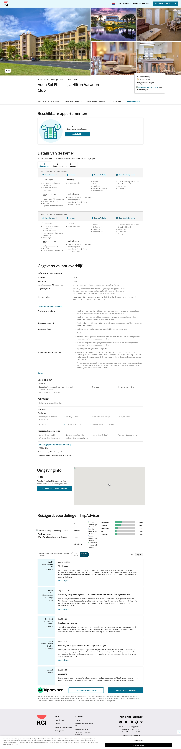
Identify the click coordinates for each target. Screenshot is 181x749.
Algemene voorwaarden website (83, 734)
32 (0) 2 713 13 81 (135, 731)
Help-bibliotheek (60, 720)
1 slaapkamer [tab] (44, 165)
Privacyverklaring (81, 729)
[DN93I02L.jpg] (113, 58)
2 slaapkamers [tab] (58, 165)
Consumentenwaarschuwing (64, 727)
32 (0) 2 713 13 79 (135, 729)
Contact (57, 723)
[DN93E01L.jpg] (45, 41)
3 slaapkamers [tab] (71, 165)
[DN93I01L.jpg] (159, 24)
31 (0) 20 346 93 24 (137, 727)
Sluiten (40, 373)
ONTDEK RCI (124, 4)
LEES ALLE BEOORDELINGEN (86, 690)
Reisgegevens (59, 731)
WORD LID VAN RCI (141, 4)
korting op (84, 555)
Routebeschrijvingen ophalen (54, 488)
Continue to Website (138, 745)
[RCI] (6, 4)
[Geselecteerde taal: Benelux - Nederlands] (114, 3)
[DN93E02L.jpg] (113, 24)
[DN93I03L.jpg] (159, 58)
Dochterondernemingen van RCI (84, 724)
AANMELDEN (77, 134)
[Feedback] (179, 732)
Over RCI (78, 720)
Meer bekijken (63, 581)
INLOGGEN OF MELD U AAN (165, 4)
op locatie (76, 555)
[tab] (49, 101)
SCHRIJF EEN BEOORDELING (125, 690)
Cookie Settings (138, 740)
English (138, 555)
